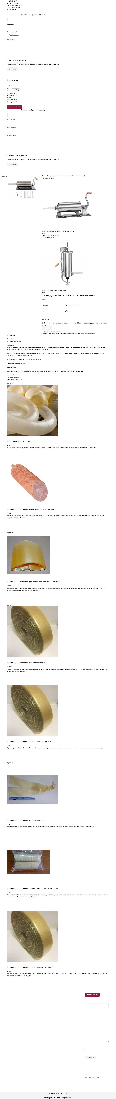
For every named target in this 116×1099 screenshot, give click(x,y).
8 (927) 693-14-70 (14, 1014)
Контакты (62, 1014)
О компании (63, 1017)
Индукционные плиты (40, 1020)
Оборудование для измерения (68, 1000)
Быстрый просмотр (9, 987)
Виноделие (36, 1004)
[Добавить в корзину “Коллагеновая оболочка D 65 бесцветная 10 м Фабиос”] (9, 983)
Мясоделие (36, 1007)
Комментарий (11, 40)
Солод (35, 1013)
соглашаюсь (31, 64)
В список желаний (9, 979)
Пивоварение (37, 1000)
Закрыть (4, 176)
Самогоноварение (39, 997)
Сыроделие (37, 1010)
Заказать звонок (103, 12)
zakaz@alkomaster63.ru (14, 5)
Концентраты (37, 1016)
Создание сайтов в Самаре (16, 1090)
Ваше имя (11, 24)
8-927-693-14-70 (12, 1)
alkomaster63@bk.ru (13, 3)
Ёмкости (62, 997)
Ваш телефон (12, 32)
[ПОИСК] (106, 86)
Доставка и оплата (65, 1011)
